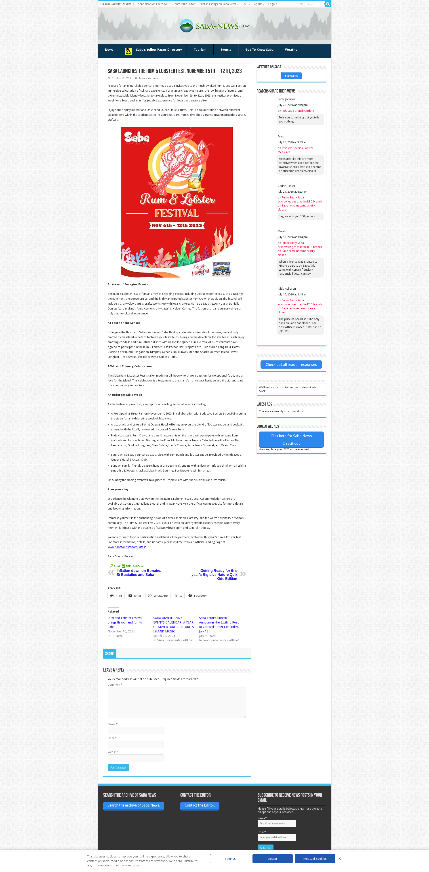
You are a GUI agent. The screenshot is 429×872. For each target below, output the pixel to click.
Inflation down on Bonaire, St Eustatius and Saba (139, 573)
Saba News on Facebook (153, 4)
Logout (272, 4)
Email (112, 738)
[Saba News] (214, 25)
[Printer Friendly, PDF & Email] (127, 566)
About (258, 4)
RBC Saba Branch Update (298, 110)
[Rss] (301, 4)
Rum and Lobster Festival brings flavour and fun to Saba (125, 622)
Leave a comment (149, 78)
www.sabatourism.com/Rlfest (127, 547)
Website (113, 752)
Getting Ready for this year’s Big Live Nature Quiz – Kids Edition (214, 575)
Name (113, 724)
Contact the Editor (184, 4)
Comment (115, 684)
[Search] (328, 4)
